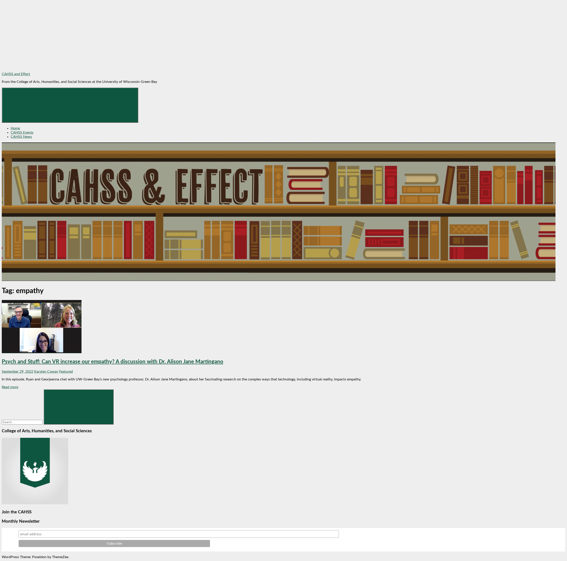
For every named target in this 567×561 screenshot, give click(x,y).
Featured (66, 371)
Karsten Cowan (46, 371)
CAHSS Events (22, 132)
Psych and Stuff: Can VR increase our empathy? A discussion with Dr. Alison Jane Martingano (112, 361)
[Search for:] (23, 422)
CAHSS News (21, 136)
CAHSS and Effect (16, 74)
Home (15, 128)
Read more (10, 387)
